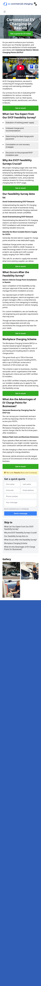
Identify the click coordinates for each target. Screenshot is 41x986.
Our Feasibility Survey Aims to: (16, 536)
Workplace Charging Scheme (15, 543)
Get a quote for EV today (20, 33)
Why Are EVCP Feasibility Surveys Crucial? (20, 532)
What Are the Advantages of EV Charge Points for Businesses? (19, 548)
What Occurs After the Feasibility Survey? (20, 540)
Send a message (20, 513)
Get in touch (20, 108)
